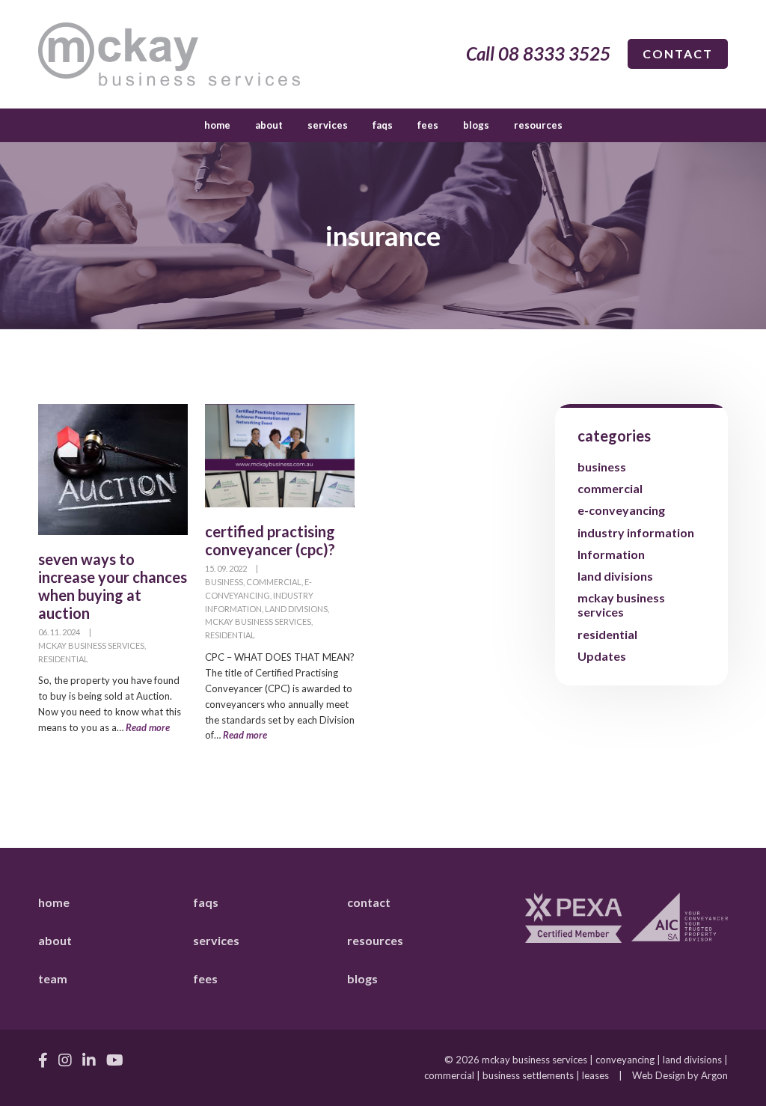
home (217, 125)
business (224, 582)
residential (63, 659)
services (327, 125)
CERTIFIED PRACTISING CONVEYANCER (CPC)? (270, 540)
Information (611, 554)
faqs (383, 125)
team (52, 978)
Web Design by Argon (680, 1075)
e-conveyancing (621, 510)
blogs (476, 125)
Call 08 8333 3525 (538, 53)
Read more (148, 727)
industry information (635, 532)
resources (538, 125)
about (269, 125)
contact (678, 53)
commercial (273, 582)
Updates (601, 656)
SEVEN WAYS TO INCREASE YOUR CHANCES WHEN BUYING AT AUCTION (112, 586)
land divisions (296, 609)
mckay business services (91, 645)
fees (427, 125)
